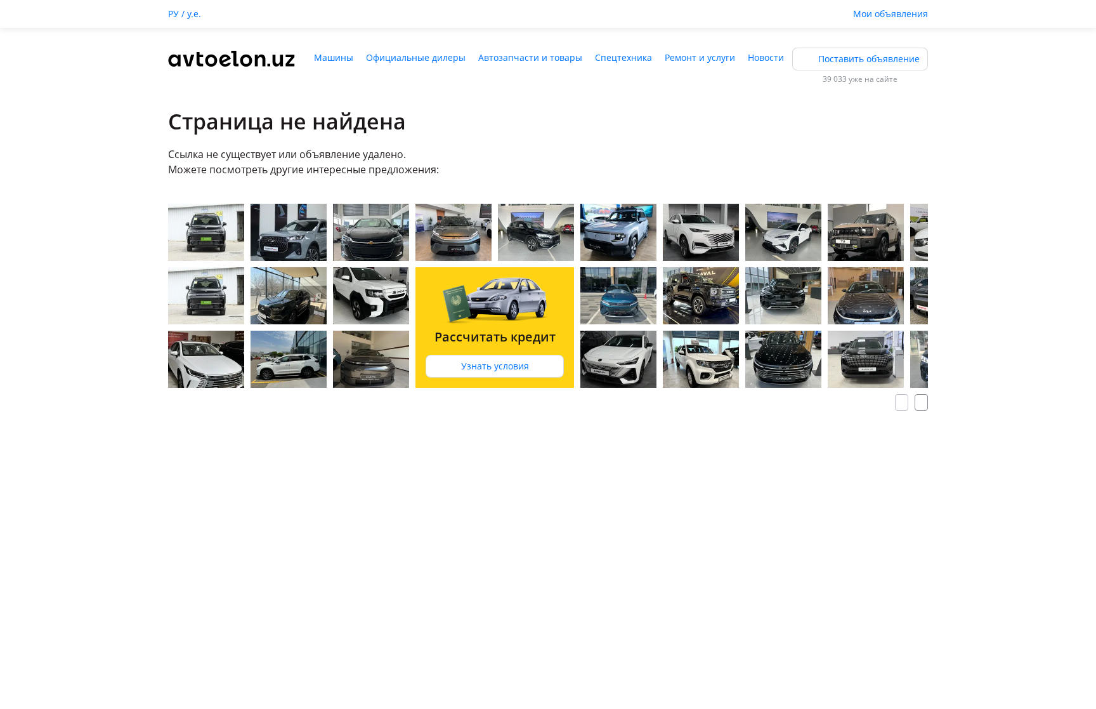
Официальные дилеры (416, 57)
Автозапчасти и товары (530, 57)
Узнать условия (495, 366)
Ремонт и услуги (700, 57)
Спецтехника (623, 57)
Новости (766, 57)
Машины (333, 57)
